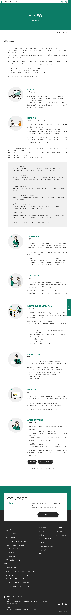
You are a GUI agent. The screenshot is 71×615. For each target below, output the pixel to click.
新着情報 (41, 535)
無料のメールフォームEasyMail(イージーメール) (20, 575)
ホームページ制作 (11, 534)
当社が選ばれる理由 (47, 546)
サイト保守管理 (10, 537)
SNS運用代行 (12, 556)
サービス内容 (7, 530)
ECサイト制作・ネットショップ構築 (16, 541)
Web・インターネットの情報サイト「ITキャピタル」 (21, 571)
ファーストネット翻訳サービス (15, 579)
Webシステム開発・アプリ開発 (15, 545)
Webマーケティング (12, 549)
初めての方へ (45, 542)
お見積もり (60, 531)
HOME (58, 33)
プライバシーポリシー (61, 535)
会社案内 (43, 550)
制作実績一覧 (42, 527)
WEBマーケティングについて (45, 461)
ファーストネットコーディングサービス (17, 586)
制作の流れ (42, 531)
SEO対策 (11, 552)
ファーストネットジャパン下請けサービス (18, 582)
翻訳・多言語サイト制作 (13, 560)
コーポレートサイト (12, 567)
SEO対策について (32, 461)
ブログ (41, 554)
